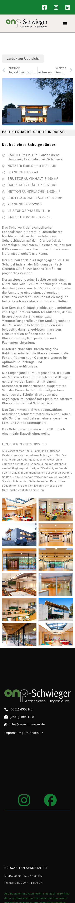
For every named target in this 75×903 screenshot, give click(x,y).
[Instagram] (56, 7)
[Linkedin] (67, 7)
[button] (65, 23)
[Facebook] (50, 800)
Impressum (12, 733)
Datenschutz (33, 733)
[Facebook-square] (44, 7)
